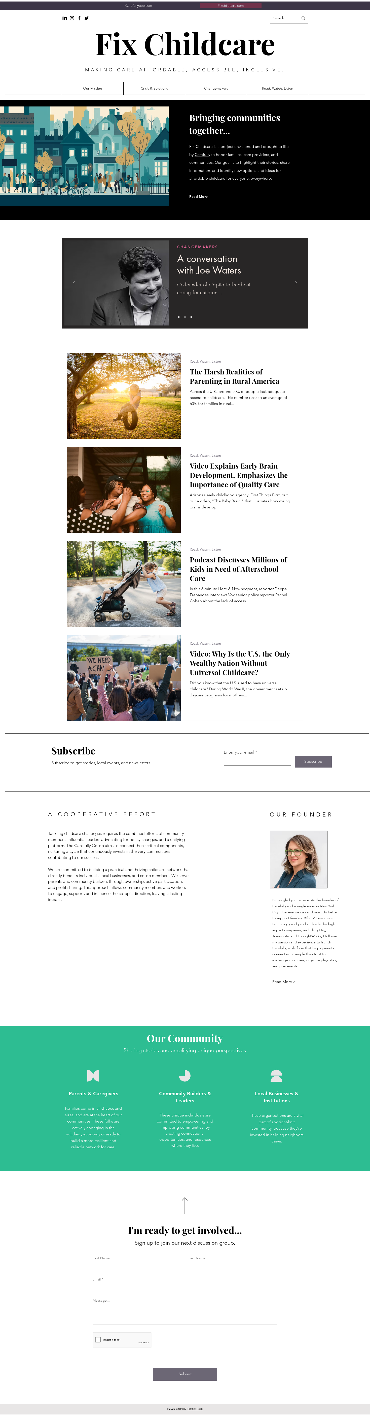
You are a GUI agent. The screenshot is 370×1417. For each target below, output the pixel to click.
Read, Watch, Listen (205, 361)
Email (96, 1279)
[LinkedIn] (64, 18)
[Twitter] (86, 18)
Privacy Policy (195, 1408)
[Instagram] (72, 18)
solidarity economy (83, 1134)
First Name (101, 1258)
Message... (101, 1300)
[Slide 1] (178, 317)
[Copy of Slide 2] (191, 317)
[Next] (296, 283)
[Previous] (74, 283)
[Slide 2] (185, 317)
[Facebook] (79, 18)
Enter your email (239, 752)
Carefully (202, 154)
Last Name (197, 1258)
